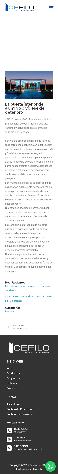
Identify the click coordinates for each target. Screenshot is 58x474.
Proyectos (13, 378)
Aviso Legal (14, 404)
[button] (51, 7)
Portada (16, 51)
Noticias (10, 311)
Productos (13, 373)
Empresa (12, 388)
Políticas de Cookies (19, 414)
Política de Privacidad (20, 409)
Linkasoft (37, 469)
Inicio (10, 368)
